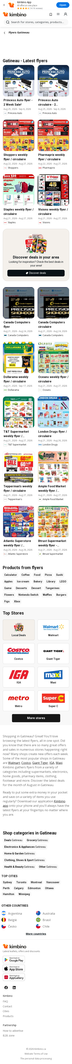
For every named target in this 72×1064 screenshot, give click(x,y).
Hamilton (8, 894)
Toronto (21, 882)
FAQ (5, 1001)
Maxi (59, 763)
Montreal (36, 882)
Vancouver (52, 882)
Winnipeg (24, 894)
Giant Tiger (40, 763)
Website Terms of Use (36, 1053)
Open (62, 5)
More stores (36, 718)
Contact (7, 1006)
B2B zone (9, 1035)
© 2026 (36, 1049)
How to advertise (13, 1030)
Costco (26, 763)
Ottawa (49, 888)
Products (8, 1016)
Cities (6, 1011)
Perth (6, 888)
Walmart (14, 763)
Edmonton (34, 888)
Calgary (18, 888)
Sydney (7, 882)
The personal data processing (36, 1058)
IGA (51, 763)
